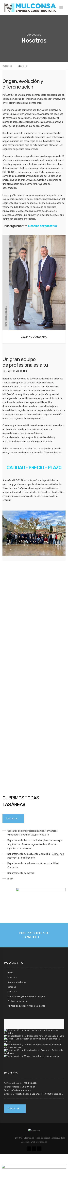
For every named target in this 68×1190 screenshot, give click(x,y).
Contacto (12, 867)
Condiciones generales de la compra (26, 996)
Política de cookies (17, 1001)
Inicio (10, 973)
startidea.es (41, 1142)
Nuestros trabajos (17, 982)
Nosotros (12, 977)
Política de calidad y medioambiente (26, 1006)
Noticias (12, 987)
